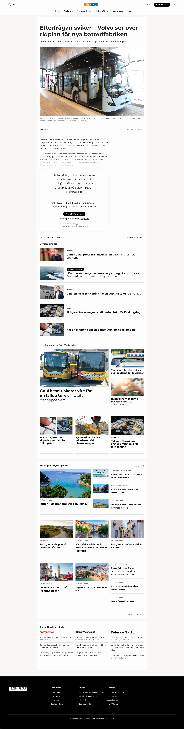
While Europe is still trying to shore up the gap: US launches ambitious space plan (127, 647)
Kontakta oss (112, 696)
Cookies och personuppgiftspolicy (91, 692)
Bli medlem (55, 696)
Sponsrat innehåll (85, 704)
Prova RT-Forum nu (74, 214)
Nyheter (56, 11)
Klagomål (82, 700)
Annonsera (118, 11)
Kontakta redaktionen (115, 692)
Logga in (85, 219)
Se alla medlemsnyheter (135, 614)
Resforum (68, 11)
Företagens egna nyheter (54, 465)
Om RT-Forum (112, 704)
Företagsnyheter (83, 11)
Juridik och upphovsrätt (88, 696)
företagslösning (81, 226)
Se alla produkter (57, 704)
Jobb (129, 11)
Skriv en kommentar (135, 237)
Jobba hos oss (112, 700)
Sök (14, 5)
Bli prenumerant (57, 692)
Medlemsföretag (102, 11)
